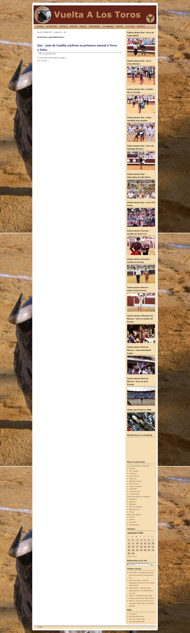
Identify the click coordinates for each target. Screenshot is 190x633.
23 (133, 550)
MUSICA (119, 26)
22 (129, 550)
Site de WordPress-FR (136, 622)
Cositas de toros (134, 491)
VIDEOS (83, 26)
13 (149, 543)
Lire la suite (43, 60)
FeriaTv (132, 517)
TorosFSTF (133, 489)
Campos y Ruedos (135, 486)
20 (149, 547)
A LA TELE (130, 26)
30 (133, 554)
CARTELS (63, 26)
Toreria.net (133, 479)
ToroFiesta (132, 473)
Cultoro (132, 512)
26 (145, 550)
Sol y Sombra (133, 471)
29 (129, 554)
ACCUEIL (40, 26)
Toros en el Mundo (135, 507)
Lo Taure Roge (134, 494)
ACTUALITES (51, 26)
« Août (129, 556)
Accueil (39, 32)
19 (145, 547)
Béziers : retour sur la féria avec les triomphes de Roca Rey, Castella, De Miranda (141, 603)
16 (133, 547)
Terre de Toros (134, 484)
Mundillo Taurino (135, 481)
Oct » (135, 556)
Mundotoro (133, 499)
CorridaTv (132, 522)
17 (137, 547)
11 (141, 543)
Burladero (132, 504)
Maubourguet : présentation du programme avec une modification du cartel (141, 590)
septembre (58, 32)
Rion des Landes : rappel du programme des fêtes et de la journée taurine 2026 (141, 582)
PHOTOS (73, 26)
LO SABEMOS (108, 26)
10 (137, 543)
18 (141, 547)
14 (153, 543)
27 (149, 550)
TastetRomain (134, 525)
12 (145, 543)
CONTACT (141, 26)
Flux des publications (136, 616)
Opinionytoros (134, 509)
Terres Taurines (134, 476)
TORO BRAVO (94, 26)
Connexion (133, 614)
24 (137, 550)
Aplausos (132, 502)
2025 (50, 32)
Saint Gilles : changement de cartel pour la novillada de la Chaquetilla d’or (141, 575)
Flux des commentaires (137, 619)
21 (153, 547)
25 (141, 550)
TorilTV (132, 519)
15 (129, 547)
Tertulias (132, 468)
